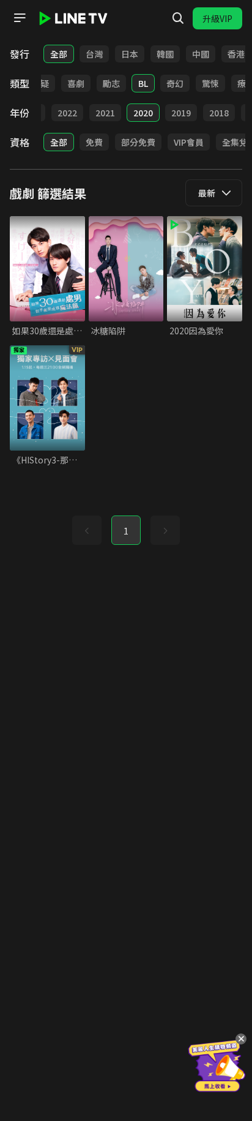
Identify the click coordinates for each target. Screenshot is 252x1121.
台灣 (94, 54)
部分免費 (138, 142)
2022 (67, 113)
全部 (58, 54)
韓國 (165, 54)
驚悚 (210, 83)
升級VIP (217, 18)
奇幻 (174, 83)
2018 (219, 113)
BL (143, 83)
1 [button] (126, 531)
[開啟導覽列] (19, 18)
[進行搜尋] (178, 18)
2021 (105, 113)
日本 (129, 54)
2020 (143, 113)
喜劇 (75, 83)
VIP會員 (189, 142)
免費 (94, 142)
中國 (200, 54)
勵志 (111, 83)
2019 (181, 113)
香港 (236, 54)
